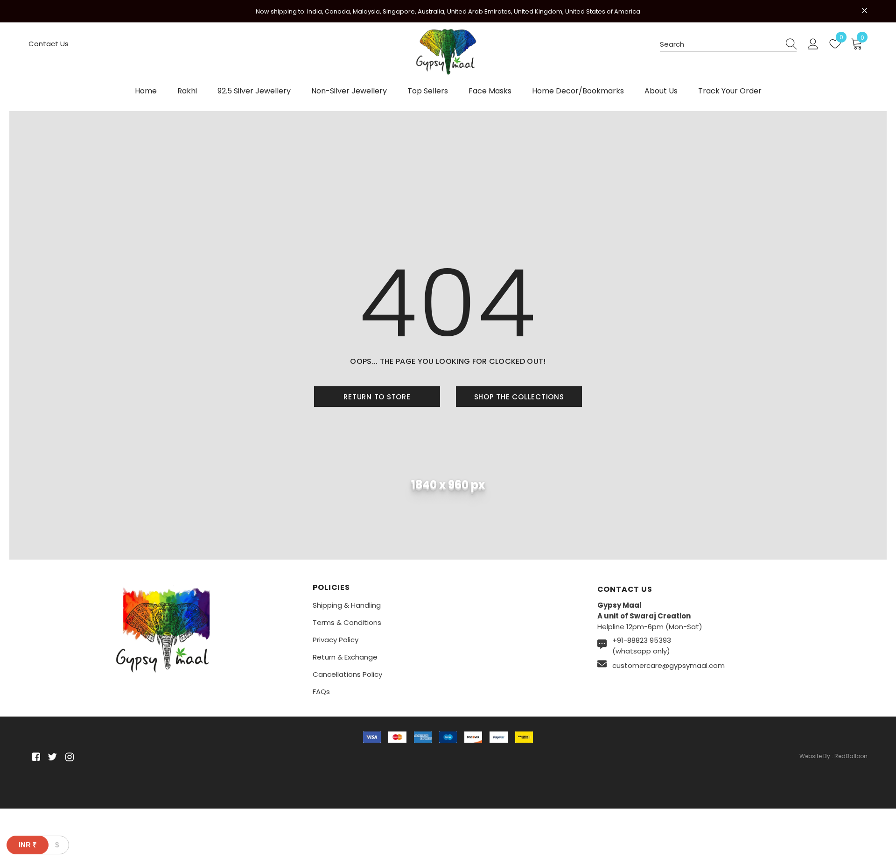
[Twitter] (51, 757)
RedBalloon (851, 756)
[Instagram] (68, 757)
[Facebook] (34, 757)
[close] (864, 10)
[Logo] (448, 56)
